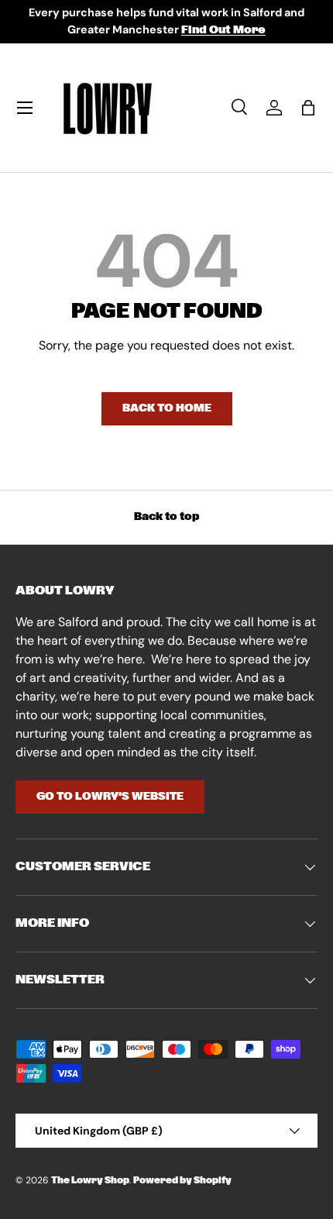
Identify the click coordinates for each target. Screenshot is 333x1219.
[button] (308, 108)
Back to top (167, 517)
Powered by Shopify (182, 1180)
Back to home (166, 408)
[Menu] (25, 108)
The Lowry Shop (90, 1180)
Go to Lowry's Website (110, 797)
